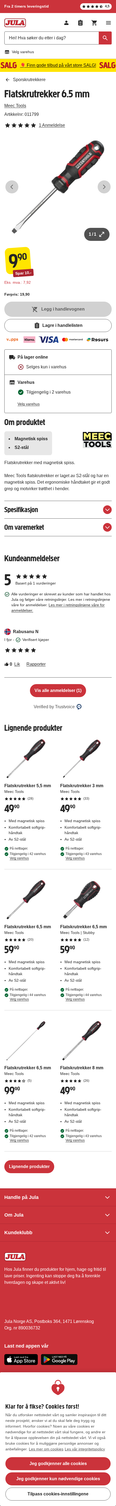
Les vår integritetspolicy (85, 1449)
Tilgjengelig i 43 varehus (84, 856)
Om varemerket (24, 527)
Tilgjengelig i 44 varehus (28, 997)
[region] (58, 1439)
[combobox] (58, 37)
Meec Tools (15, 105)
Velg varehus (23, 52)
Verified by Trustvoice (54, 706)
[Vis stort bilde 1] (58, 187)
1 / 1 (92, 234)
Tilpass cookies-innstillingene (58, 1494)
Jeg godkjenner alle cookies (58, 1463)
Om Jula (13, 1215)
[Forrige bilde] (11, 186)
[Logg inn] (66, 22)
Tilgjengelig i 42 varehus (28, 856)
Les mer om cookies (46, 1449)
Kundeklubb (18, 1232)
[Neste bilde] (104, 186)
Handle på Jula (21, 1197)
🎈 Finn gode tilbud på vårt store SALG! (58, 65)
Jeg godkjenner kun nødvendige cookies (58, 1478)
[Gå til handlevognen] (94, 22)
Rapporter (36, 664)
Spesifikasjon (21, 509)
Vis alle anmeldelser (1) (58, 690)
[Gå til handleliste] (80, 22)
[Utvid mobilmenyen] (108, 22)
